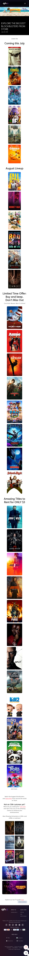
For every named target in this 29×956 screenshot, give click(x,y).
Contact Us (20, 937)
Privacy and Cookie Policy (19, 946)
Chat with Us (10, 940)
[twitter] (22, 925)
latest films (8, 798)
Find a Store (20, 940)
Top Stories (9, 947)
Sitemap (20, 947)
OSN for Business (23, 916)
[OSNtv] (5, 909)
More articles (22, 902)
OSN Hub (22, 912)
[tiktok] (13, 925)
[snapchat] (19, 925)
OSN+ (21, 914)
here (22, 900)
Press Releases (15, 947)
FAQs (9, 937)
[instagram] (10, 925)
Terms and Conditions (9, 946)
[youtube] (16, 925)
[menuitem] (5, 3)
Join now (23, 806)
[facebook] (6, 925)
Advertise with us (14, 912)
